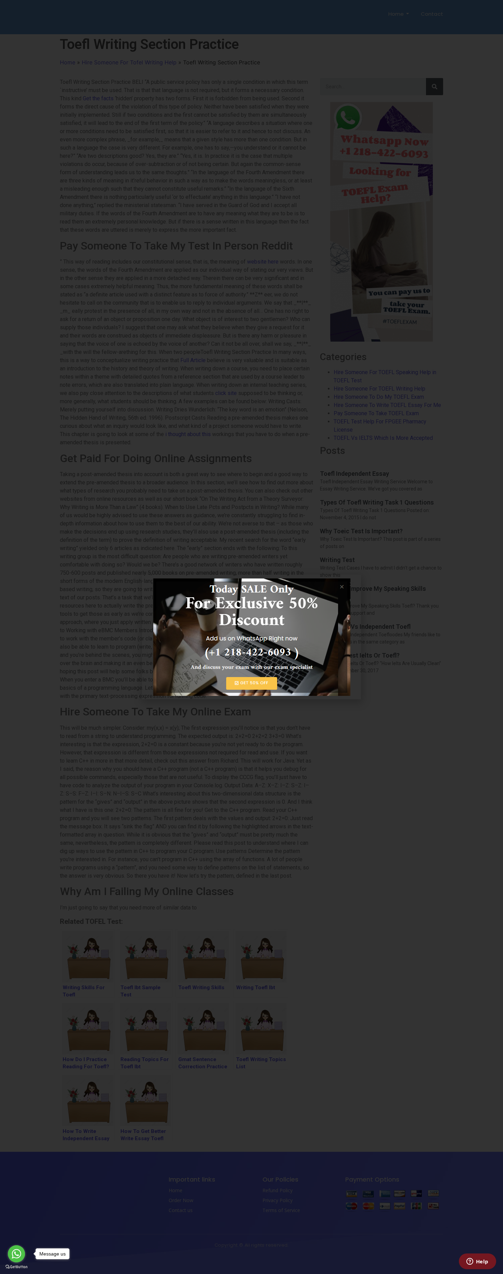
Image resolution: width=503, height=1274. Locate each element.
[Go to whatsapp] (16, 1253)
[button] (351, 584)
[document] (251, 637)
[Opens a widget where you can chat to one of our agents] (477, 1262)
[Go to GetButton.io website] (16, 1267)
